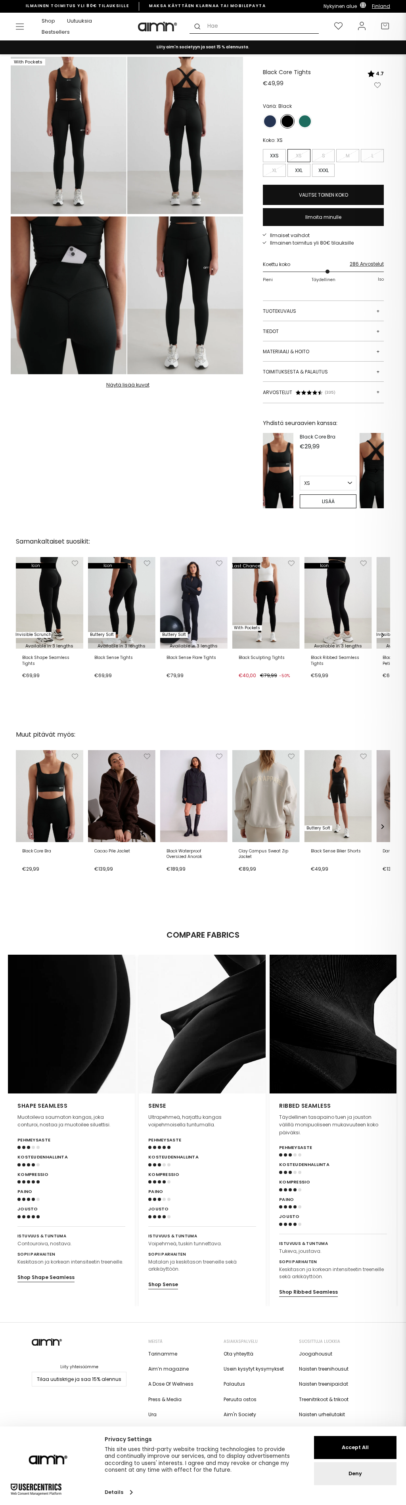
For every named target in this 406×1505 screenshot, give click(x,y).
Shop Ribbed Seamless (308, 1292)
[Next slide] (387, 1024)
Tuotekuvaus (321, 311)
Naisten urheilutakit (322, 1414)
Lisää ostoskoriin (45, 685)
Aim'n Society (240, 1414)
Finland (381, 6)
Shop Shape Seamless (46, 1277)
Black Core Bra (317, 436)
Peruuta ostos (240, 1399)
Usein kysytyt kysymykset (254, 1368)
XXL (299, 170)
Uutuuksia (79, 21)
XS (299, 155)
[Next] (376, 471)
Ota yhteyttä (238, 1353)
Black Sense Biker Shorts (336, 851)
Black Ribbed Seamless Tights (335, 660)
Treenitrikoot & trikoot (324, 1399)
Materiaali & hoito (321, 351)
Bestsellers (56, 32)
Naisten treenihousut (324, 1368)
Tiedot (321, 331)
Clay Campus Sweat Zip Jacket (263, 854)
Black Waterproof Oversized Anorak (184, 854)
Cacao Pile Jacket (112, 851)
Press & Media (165, 1399)
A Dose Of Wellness (170, 1384)
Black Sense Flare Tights (191, 658)
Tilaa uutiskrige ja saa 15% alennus (79, 1379)
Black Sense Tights (113, 658)
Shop (48, 21)
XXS (274, 155)
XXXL (323, 170)
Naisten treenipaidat (323, 1384)
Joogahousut (315, 1353)
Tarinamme (162, 1353)
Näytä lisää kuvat (127, 384)
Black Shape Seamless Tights (45, 660)
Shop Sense (163, 1284)
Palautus (234, 1384)
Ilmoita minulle (323, 217)
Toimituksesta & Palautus (321, 371)
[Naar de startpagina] (158, 26)
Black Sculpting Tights (262, 658)
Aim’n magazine (168, 1368)
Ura (152, 1414)
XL (274, 170)
